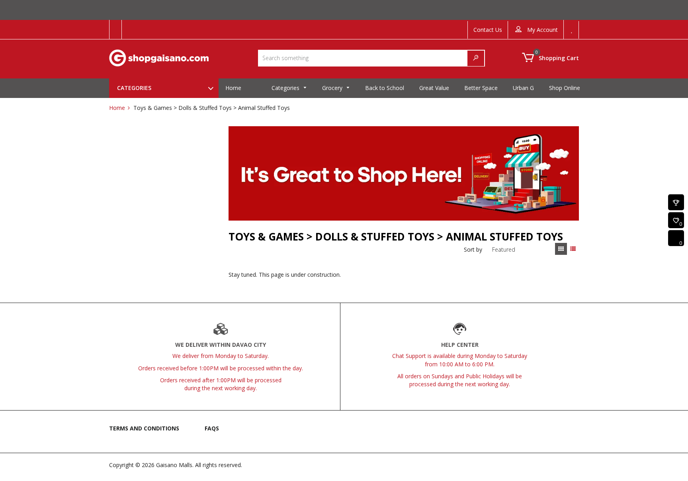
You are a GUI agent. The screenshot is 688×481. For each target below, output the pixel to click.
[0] (676, 221)
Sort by (473, 249)
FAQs (212, 428)
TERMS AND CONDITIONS (144, 428)
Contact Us (487, 29)
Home (117, 107)
